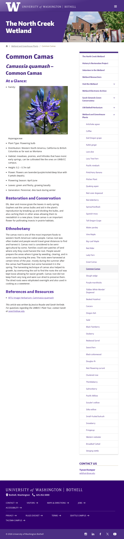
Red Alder (90, 248)
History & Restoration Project (95, 63)
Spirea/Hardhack (93, 207)
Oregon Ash (91, 313)
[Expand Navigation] (114, 84)
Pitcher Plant (91, 179)
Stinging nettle (92, 451)
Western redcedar (93, 437)
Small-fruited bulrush (95, 416)
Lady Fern (90, 255)
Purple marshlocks (94, 282)
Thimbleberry (92, 382)
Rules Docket (32, 515)
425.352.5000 (42, 495)
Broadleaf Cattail (93, 444)
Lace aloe (90, 152)
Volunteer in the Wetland (93, 70)
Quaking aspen (92, 186)
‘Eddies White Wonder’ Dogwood (95, 291)
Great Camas (91, 262)
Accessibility (12, 507)
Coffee (89, 131)
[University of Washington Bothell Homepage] (60, 490)
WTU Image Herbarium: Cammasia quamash (31, 297)
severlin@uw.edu (16, 311)
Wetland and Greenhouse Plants (24, 46)
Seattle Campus (78, 515)
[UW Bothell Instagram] (86, 534)
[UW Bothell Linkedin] (93, 534)
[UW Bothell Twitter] (108, 534)
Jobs (80, 503)
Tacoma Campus (14, 520)
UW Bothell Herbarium (92, 107)
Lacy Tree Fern (92, 158)
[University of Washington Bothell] (41, 7)
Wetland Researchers (91, 77)
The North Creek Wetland (30, 26)
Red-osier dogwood (94, 193)
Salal (88, 320)
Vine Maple (91, 234)
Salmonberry (91, 389)
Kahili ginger (91, 145)
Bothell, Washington (19, 495)
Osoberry (90, 334)
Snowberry (90, 423)
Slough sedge (91, 276)
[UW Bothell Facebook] (100, 534)
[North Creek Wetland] (7, 46)
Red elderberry (92, 200)
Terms (55, 515)
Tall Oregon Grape (93, 220)
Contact (10, 503)
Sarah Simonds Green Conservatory (91, 99)
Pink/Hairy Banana (94, 172)
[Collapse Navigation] (114, 114)
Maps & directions (56, 503)
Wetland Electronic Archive (94, 91)
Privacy (9, 515)
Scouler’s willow (93, 402)
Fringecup (90, 430)
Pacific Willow (92, 395)
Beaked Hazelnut (93, 299)
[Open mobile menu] (115, 6)
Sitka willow (91, 409)
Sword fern (91, 347)
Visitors (31, 503)
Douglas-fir (91, 361)
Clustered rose (92, 375)
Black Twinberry (93, 327)
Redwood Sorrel (93, 340)
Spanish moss (92, 214)
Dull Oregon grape (94, 138)
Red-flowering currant (95, 368)
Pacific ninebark (92, 165)
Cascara (89, 306)
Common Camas (93, 269)
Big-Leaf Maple (92, 241)
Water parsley (92, 227)
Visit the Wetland (90, 84)
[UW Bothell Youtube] (115, 534)
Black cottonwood (93, 354)
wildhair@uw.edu (87, 473)
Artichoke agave (93, 124)
